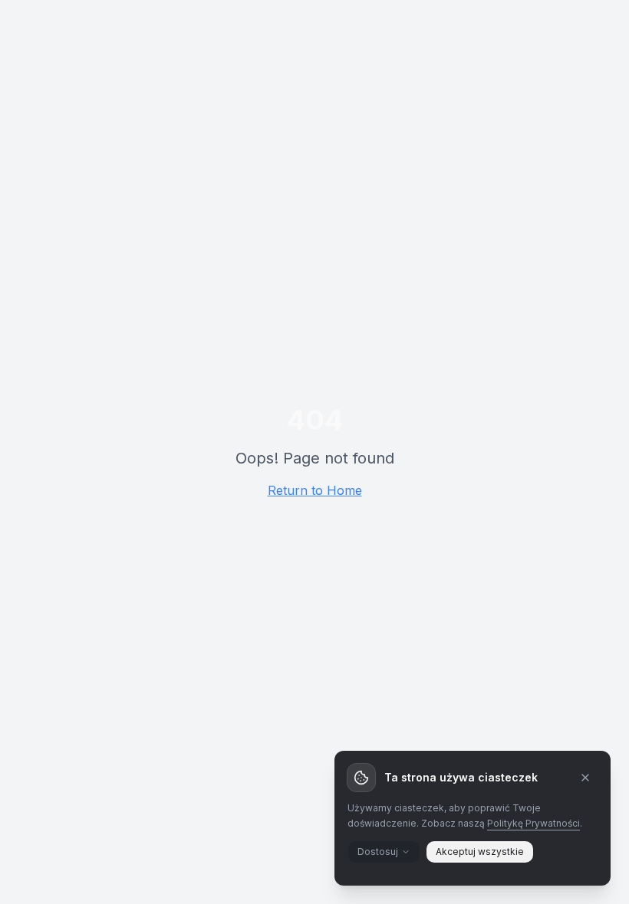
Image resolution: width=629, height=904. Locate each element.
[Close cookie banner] (585, 777)
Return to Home (315, 490)
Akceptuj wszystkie (480, 851)
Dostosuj (377, 851)
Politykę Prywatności (533, 823)
